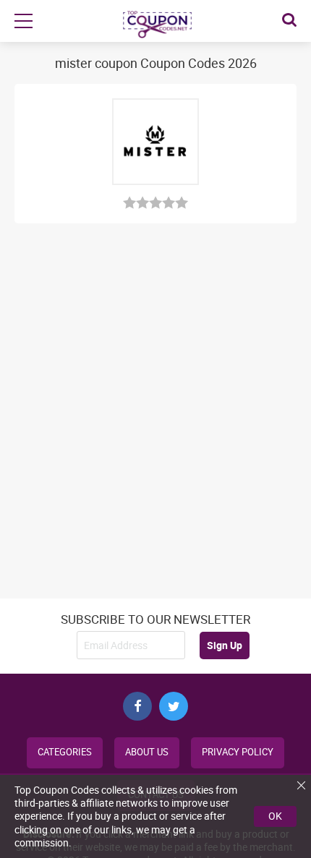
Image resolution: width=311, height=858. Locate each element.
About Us (147, 752)
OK (275, 816)
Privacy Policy (237, 752)
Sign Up (224, 645)
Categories (65, 752)
